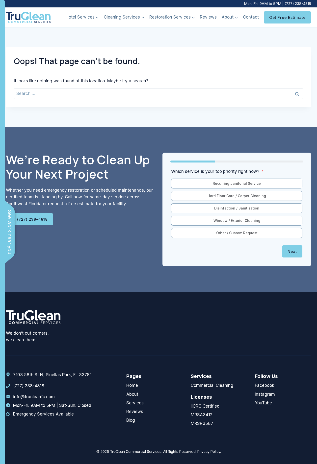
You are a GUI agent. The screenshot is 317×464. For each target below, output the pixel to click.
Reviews (208, 17)
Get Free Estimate (287, 17)
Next (292, 251)
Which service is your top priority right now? (215, 171)
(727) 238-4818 (298, 3)
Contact (251, 17)
